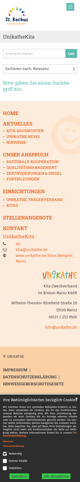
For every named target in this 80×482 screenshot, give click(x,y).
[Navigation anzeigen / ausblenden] (70, 7)
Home (10, 113)
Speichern (19, 476)
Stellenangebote (27, 217)
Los (71, 53)
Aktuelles (17, 124)
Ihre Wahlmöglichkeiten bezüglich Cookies (40, 400)
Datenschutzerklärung (13, 446)
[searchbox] (34, 53)
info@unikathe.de (61, 327)
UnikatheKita (18, 236)
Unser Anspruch (26, 155)
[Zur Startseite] (16, 15)
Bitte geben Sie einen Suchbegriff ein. (37, 86)
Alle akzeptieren (56, 476)
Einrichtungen (24, 191)
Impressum (8, 441)
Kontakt (15, 228)
